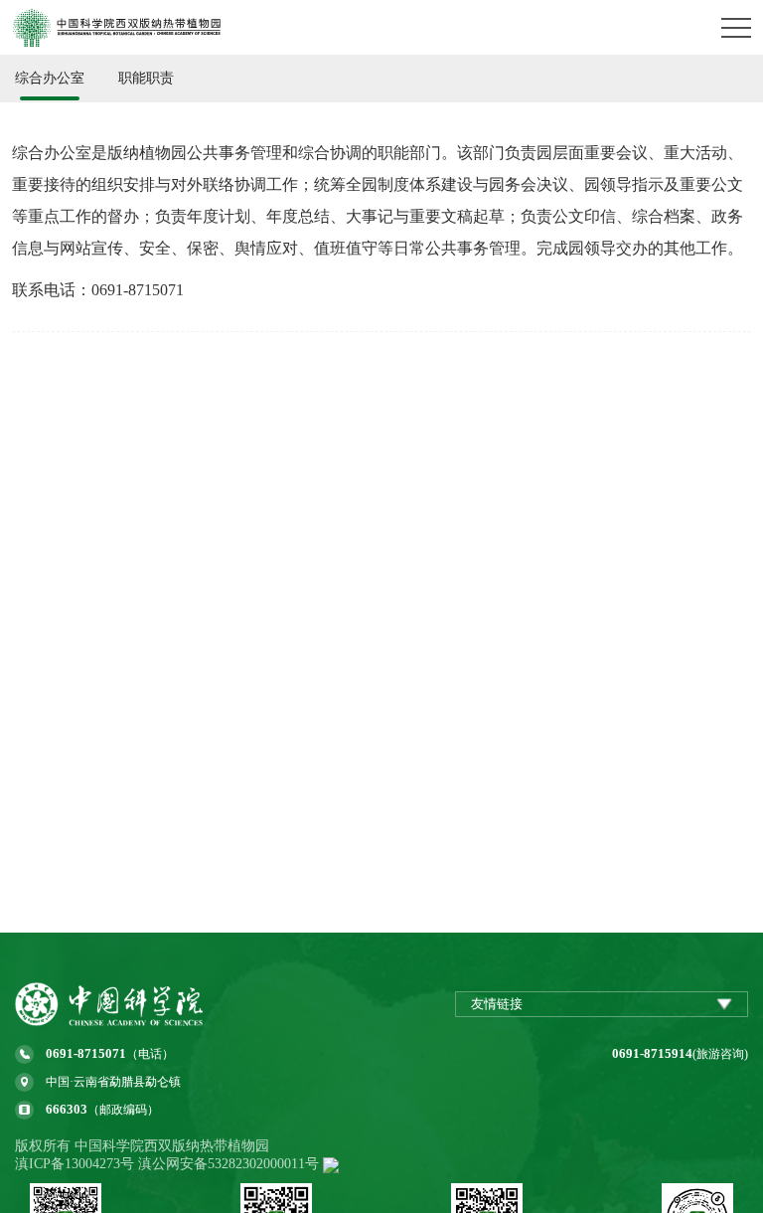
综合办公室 (49, 78)
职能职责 (146, 78)
